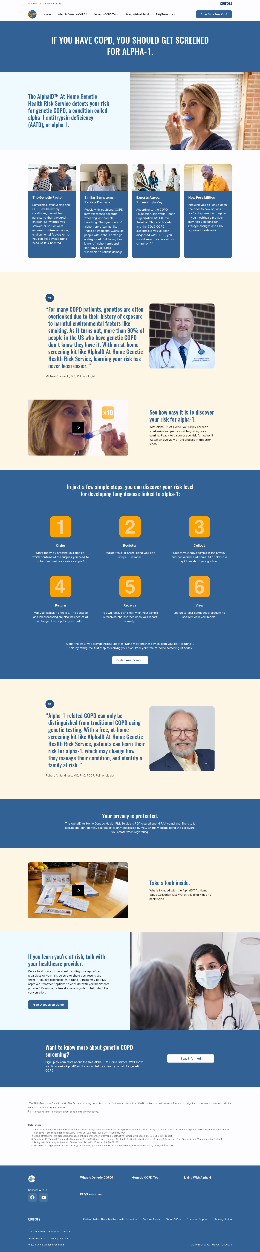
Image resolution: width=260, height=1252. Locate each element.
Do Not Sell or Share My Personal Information (110, 1219)
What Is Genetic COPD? (96, 1177)
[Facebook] (32, 1197)
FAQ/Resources (91, 1194)
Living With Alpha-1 (197, 1177)
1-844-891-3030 (37, 1238)
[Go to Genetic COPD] (32, 14)
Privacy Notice (223, 1219)
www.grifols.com (59, 1238)
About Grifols (173, 1219)
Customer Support (198, 1219)
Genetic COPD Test (146, 1177)
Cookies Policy (151, 1219)
